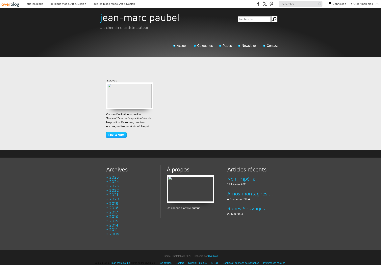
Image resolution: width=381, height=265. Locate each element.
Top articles (165, 263)
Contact (272, 45)
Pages (227, 45)
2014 (113, 225)
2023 (114, 186)
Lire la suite (116, 135)
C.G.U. (214, 263)
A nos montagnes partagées (251, 193)
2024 (114, 181)
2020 (114, 199)
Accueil (182, 45)
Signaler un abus (197, 263)
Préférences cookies (274, 263)
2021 (113, 194)
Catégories (205, 45)
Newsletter (249, 45)
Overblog (213, 256)
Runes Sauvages (246, 208)
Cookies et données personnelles (241, 263)
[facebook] (258, 4)
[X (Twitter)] (264, 4)
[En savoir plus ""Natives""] (130, 85)
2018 (113, 207)
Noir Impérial (242, 179)
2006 (114, 234)
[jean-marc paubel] (190, 177)
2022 (114, 190)
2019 (113, 203)
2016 (113, 216)
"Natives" (112, 80)
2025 (114, 177)
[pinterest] (271, 4)
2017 (113, 212)
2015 (113, 220)
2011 (113, 229)
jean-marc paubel (139, 17)
